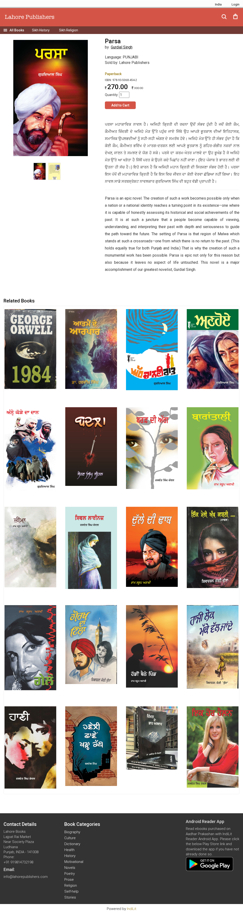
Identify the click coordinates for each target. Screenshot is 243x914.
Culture (70, 838)
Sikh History (41, 30)
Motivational (73, 862)
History (69, 856)
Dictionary (72, 844)
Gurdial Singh (121, 47)
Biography (72, 832)
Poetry (69, 873)
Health (69, 850)
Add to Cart (120, 105)
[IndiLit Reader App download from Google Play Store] (209, 863)
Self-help (71, 891)
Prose (69, 879)
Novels (69, 868)
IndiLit (131, 909)
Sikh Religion (68, 30)
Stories (70, 897)
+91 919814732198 (18, 862)
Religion (70, 885)
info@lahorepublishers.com (26, 877)
